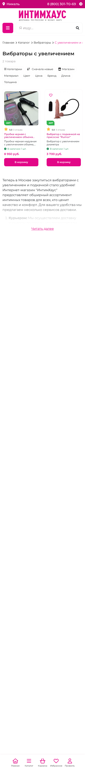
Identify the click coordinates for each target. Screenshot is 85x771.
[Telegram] (81, 4)
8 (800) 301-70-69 (61, 4)
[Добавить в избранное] (8, 95)
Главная (8, 42)
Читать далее (42, 229)
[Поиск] (77, 28)
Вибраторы (43, 42)
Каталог (24, 42)
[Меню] (7, 28)
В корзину (21, 162)
